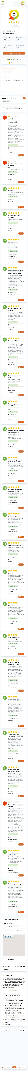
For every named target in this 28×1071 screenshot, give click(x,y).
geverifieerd (21, 1013)
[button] (14, 1024)
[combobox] (7, 101)
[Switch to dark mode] (18, 3)
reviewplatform (8, 1002)
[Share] (14, 1067)
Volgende (21, 1030)
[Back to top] (23, 1067)
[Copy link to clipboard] (15, 3)
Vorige (5, 1030)
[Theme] (19, 1067)
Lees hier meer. (15, 1017)
